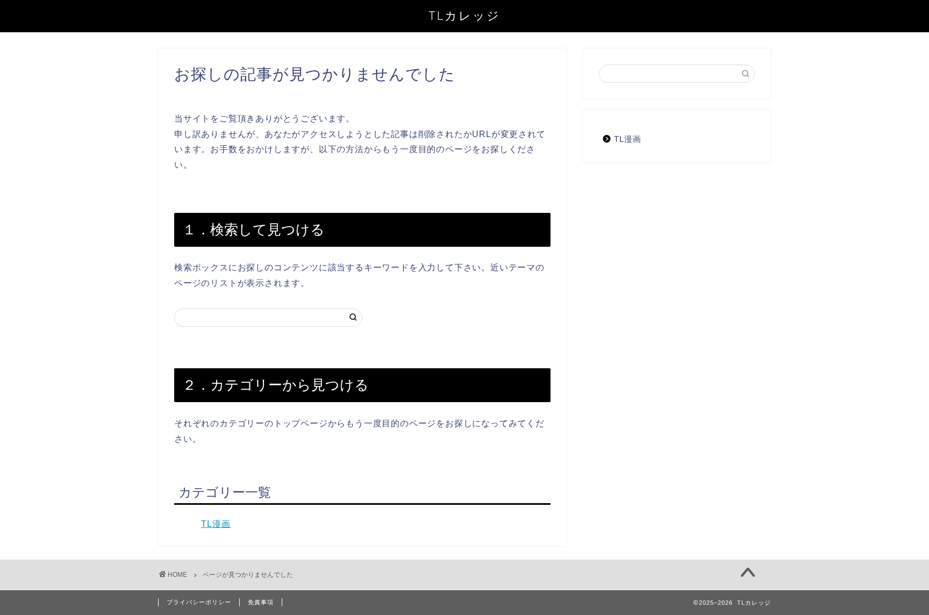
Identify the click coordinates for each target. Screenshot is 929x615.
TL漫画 (216, 523)
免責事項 (261, 602)
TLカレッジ (464, 15)
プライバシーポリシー (199, 602)
